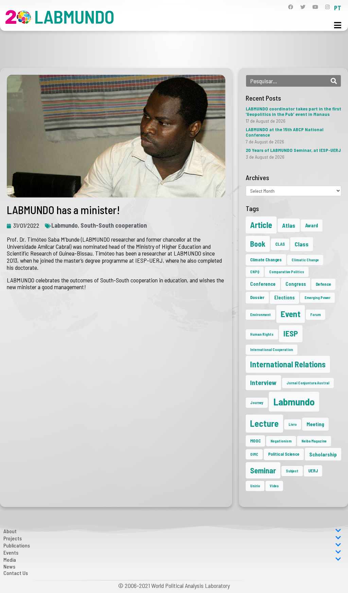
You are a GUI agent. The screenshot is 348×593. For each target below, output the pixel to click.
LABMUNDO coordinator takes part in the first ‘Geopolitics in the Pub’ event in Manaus (293, 111)
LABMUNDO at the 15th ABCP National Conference (285, 132)
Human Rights (262, 334)
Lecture (264, 423)
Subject (292, 471)
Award (311, 225)
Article (261, 225)
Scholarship (323, 454)
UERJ (313, 470)
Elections (284, 297)
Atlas (288, 225)
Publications (16, 545)
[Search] (334, 81)
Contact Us (15, 573)
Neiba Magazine (314, 441)
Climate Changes (266, 259)
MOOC (255, 440)
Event (290, 314)
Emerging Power (317, 297)
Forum (315, 314)
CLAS (280, 244)
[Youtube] (315, 7)
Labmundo (64, 225)
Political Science (283, 454)
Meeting (315, 424)
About (10, 531)
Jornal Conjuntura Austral (307, 383)
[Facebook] (290, 7)
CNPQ (254, 271)
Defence (323, 284)
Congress (295, 284)
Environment (260, 314)
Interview (263, 382)
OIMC (254, 454)
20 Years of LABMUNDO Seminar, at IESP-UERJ (293, 150)
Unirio (255, 486)
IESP (290, 333)
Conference (263, 284)
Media (9, 559)
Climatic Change (305, 260)
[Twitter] (303, 7)
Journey (256, 402)
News (9, 566)
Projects (12, 538)
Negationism (281, 441)
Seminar (263, 470)
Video (274, 486)
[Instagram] (327, 7)
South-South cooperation (114, 225)
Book (257, 243)
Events (10, 552)
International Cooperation (271, 349)
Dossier (257, 297)
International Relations (288, 364)
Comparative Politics (286, 271)
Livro (293, 424)
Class (302, 244)
